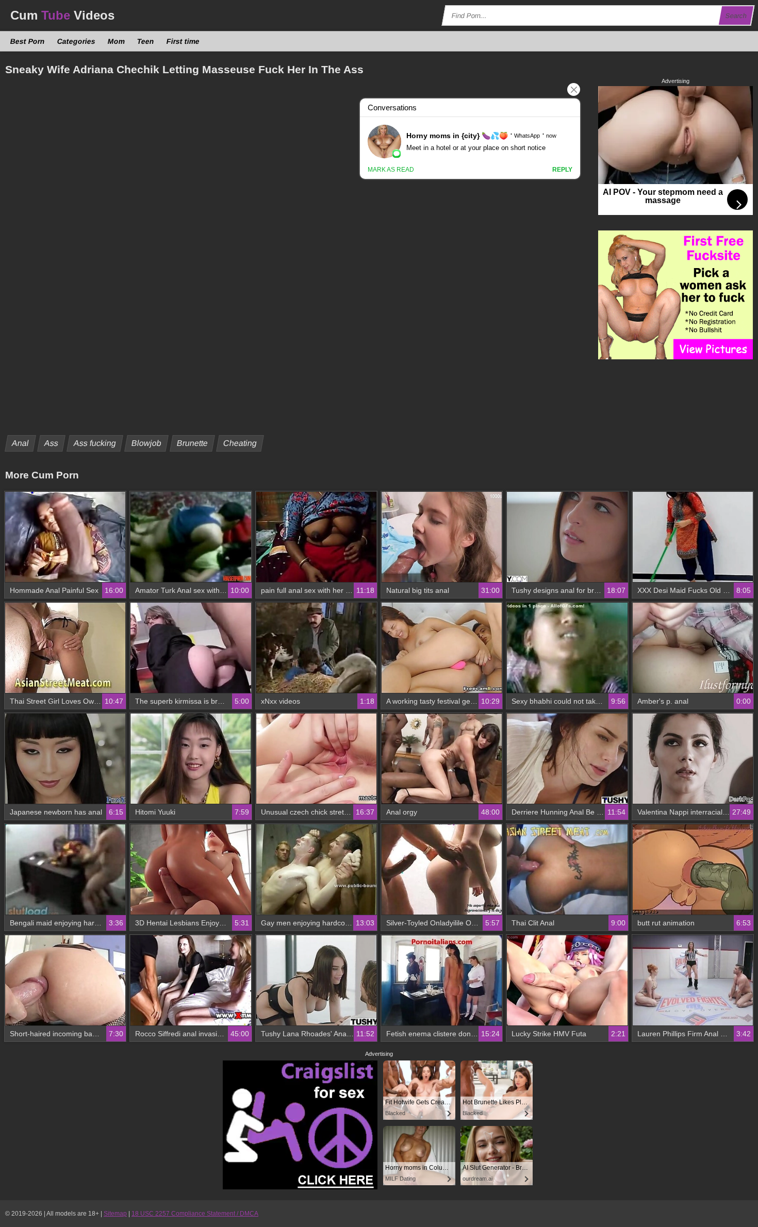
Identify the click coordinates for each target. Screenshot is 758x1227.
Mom (116, 41)
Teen (146, 41)
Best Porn (28, 41)
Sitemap (115, 1213)
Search (736, 16)
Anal (20, 443)
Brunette (192, 443)
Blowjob (146, 443)
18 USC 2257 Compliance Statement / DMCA (194, 1213)
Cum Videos (62, 15)
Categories (76, 41)
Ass (51, 443)
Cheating (240, 443)
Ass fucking (95, 443)
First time (183, 41)
